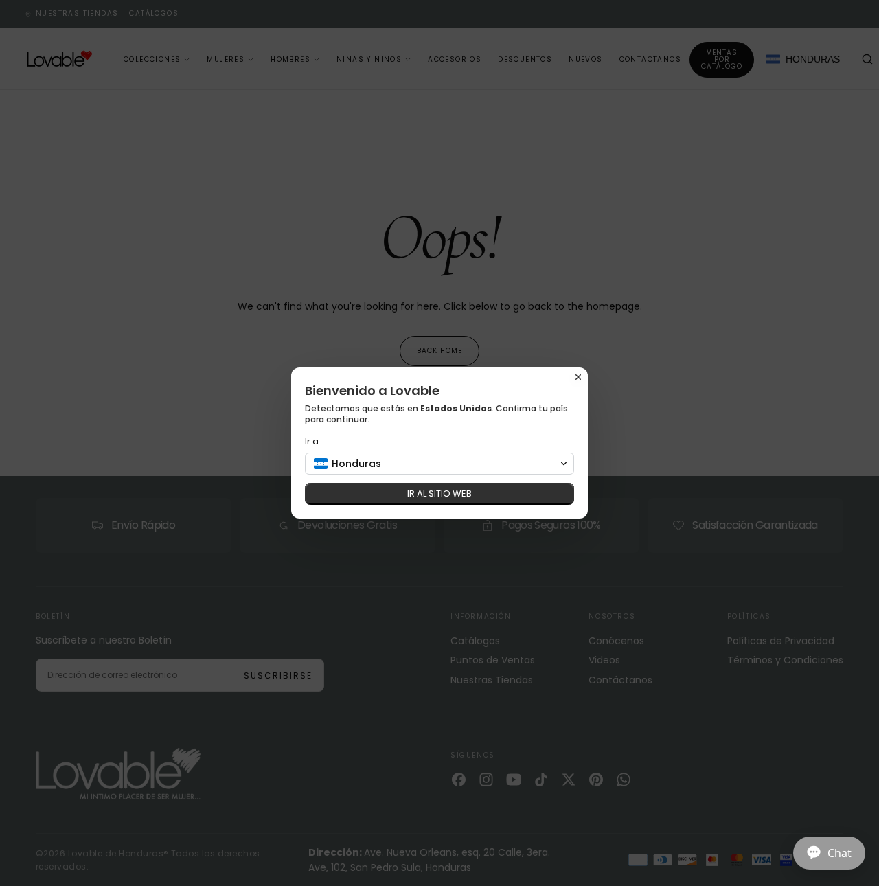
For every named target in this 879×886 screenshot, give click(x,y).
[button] (439, 464)
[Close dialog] (578, 377)
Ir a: (313, 441)
